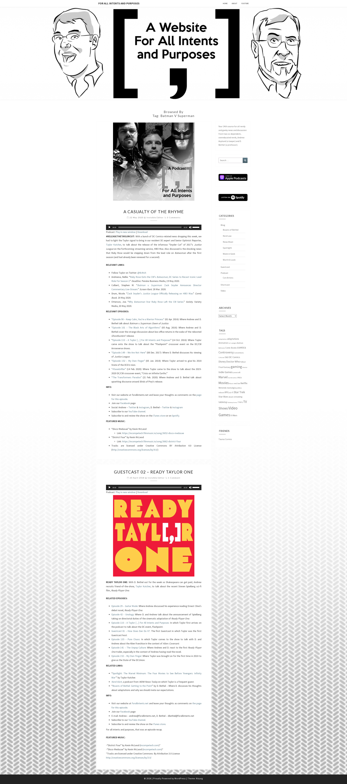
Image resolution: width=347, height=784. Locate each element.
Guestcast (225, 267)
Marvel (223, 377)
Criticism (221, 357)
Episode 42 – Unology (122, 614)
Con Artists (228, 277)
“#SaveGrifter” (118, 369)
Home (225, 3)
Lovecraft (236, 372)
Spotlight (227, 247)
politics (239, 388)
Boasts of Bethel (231, 229)
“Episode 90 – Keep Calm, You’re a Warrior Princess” (137, 319)
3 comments (174, 217)
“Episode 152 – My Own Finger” (128, 360)
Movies (224, 383)
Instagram (144, 407)
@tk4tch (141, 272)
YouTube (245, 3)
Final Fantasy (224, 367)
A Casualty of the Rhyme (153, 211)
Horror (244, 367)
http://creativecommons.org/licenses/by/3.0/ (128, 757)
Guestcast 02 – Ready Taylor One (153, 471)
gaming (236, 367)
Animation (223, 342)
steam (231, 397)
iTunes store (159, 415)
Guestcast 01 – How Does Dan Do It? (130, 631)
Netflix (243, 383)
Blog (223, 225)
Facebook (125, 403)
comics (241, 347)
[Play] (109, 227)
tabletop (223, 402)
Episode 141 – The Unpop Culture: (128, 647)
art (230, 343)
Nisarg (199, 778)
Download (142, 232)
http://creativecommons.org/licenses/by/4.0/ (135, 449)
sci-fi (231, 392)
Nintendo (222, 388)
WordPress (180, 778)
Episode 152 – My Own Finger (126, 656)
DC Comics (234, 357)
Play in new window (126, 232)
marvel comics (232, 378)
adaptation (223, 339)
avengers (234, 343)
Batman (240, 343)
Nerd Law (227, 236)
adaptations (233, 338)
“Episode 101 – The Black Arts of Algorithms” (136, 327)
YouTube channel (136, 411)
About (234, 3)
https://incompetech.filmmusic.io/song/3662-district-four (151, 441)
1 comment (174, 478)
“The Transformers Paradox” (126, 377)
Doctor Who (233, 361)
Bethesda (222, 348)
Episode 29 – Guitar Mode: (124, 606)
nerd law (237, 383)
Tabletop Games (232, 402)
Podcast (224, 273)
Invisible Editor (155, 217)
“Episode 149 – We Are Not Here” (128, 352)
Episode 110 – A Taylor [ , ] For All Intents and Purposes (141, 340)
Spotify (175, 415)
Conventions (239, 353)
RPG (227, 392)
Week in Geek (229, 253)
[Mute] (190, 227)
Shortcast (225, 284)
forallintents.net (140, 703)
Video (223, 290)
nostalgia (231, 387)
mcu (239, 377)
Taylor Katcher (113, 244)
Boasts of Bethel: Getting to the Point (132, 685)
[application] (153, 227)
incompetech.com (149, 745)
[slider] (196, 227)
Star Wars (223, 396)
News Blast (228, 241)
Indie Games (225, 372)
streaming (238, 396)
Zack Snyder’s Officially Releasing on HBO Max (160, 293)
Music (231, 383)
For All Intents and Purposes (118, 3)
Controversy (226, 352)
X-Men (233, 415)
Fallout (243, 362)
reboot (221, 392)
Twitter (132, 407)
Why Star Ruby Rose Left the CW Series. (156, 301)
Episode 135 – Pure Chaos (125, 639)
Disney (222, 361)
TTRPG (240, 402)
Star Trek (239, 392)
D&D (227, 357)
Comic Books (231, 347)
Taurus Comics (225, 439)
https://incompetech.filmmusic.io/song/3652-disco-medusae (153, 433)
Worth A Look (229, 259)
